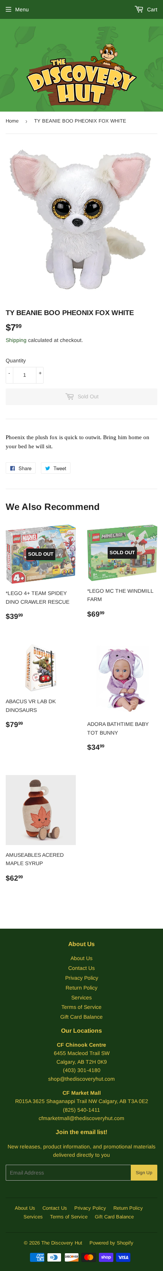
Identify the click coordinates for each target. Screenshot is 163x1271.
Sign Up (144, 1172)
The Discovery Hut (61, 1243)
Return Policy (81, 988)
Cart (151, 9)
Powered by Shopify (111, 1243)
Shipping (16, 340)
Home (12, 121)
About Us (81, 958)
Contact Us (81, 968)
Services (81, 997)
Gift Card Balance (81, 1017)
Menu (22, 9)
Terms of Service (81, 1007)
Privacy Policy (81, 978)
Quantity (16, 360)
